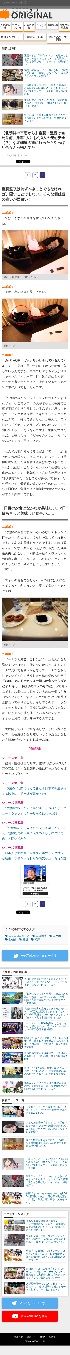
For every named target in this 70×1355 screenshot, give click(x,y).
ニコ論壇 (41, 935)
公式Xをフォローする (33, 1303)
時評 (37, 939)
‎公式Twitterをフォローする (38, 955)
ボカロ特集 (29, 26)
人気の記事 (5, 26)
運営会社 (31, 1337)
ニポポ (57, 935)
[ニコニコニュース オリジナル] (26, 14)
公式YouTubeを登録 (33, 1316)
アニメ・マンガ (17, 26)
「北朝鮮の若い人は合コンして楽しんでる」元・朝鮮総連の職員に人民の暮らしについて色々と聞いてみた (34, 833)
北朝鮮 (12, 939)
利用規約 (18, 1337)
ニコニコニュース (19, 935)
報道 (25, 939)
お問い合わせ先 (47, 1337)
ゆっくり (41, 25)
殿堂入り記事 (35, 36)
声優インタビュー (11, 36)
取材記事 (53, 25)
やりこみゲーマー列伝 (58, 38)
